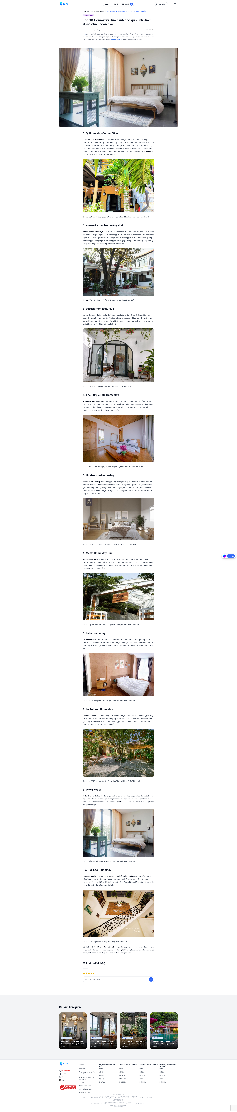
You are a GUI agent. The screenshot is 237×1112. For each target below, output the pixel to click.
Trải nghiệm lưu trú (88, 15)
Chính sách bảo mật (85, 1086)
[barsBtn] (175, 4)
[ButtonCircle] (151, 979)
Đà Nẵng (101, 1072)
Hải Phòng (102, 1075)
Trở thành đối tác (161, 4)
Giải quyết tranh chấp (85, 1089)
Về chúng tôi (82, 1068)
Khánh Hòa (122, 1082)
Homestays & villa (100, 11)
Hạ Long (101, 1078)
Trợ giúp (81, 1082)
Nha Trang (102, 1082)
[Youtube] (150, 29)
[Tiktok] (153, 29)
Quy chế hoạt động (84, 1092)
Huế (84, 34)
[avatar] (170, 4)
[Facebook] (147, 29)
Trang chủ (86, 11)
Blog (92, 11)
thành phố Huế (122, 950)
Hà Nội (101, 1068)
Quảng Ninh (122, 1078)
